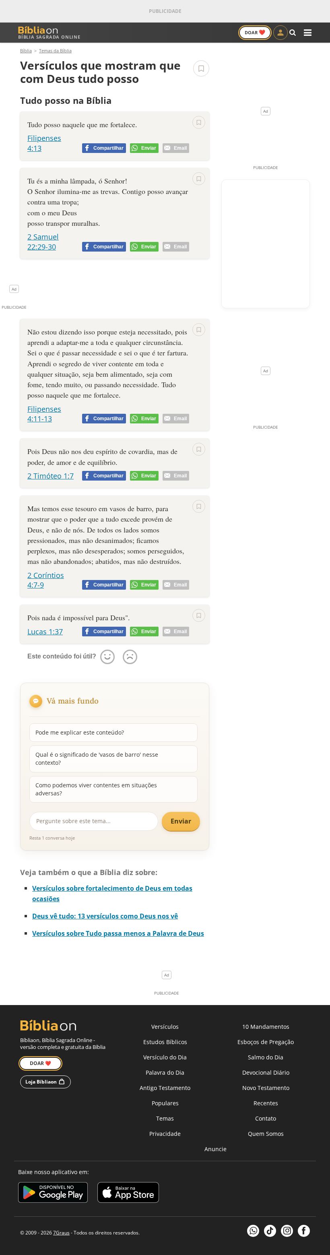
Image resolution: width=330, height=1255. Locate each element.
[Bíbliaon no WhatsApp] (253, 1231)
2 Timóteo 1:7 (50, 476)
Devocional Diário (265, 1072)
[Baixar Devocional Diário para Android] (53, 1193)
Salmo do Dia (265, 1057)
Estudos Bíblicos (165, 1042)
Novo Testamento (265, 1088)
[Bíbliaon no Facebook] (304, 1231)
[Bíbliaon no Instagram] (287, 1231)
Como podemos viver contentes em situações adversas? (96, 789)
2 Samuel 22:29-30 (43, 241)
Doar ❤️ (40, 1063)
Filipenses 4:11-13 (44, 413)
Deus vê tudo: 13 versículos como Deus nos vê (105, 916)
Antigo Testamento (165, 1088)
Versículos (165, 1026)
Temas (165, 1118)
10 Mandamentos (265, 1026)
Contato (265, 1118)
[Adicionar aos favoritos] (201, 68)
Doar (255, 32)
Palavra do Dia (165, 1072)
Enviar (181, 821)
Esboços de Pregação (265, 1042)
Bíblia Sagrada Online (49, 37)
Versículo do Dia (165, 1057)
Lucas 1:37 (45, 631)
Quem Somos (266, 1133)
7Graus (61, 1232)
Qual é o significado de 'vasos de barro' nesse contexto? (96, 758)
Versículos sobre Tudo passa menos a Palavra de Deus (118, 933)
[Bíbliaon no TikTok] (270, 1231)
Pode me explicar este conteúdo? (79, 732)
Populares (165, 1103)
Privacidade (165, 1133)
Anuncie (215, 1149)
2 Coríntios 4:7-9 (45, 580)
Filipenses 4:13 (44, 143)
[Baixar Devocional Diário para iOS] (128, 1193)
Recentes (266, 1103)
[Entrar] (280, 32)
